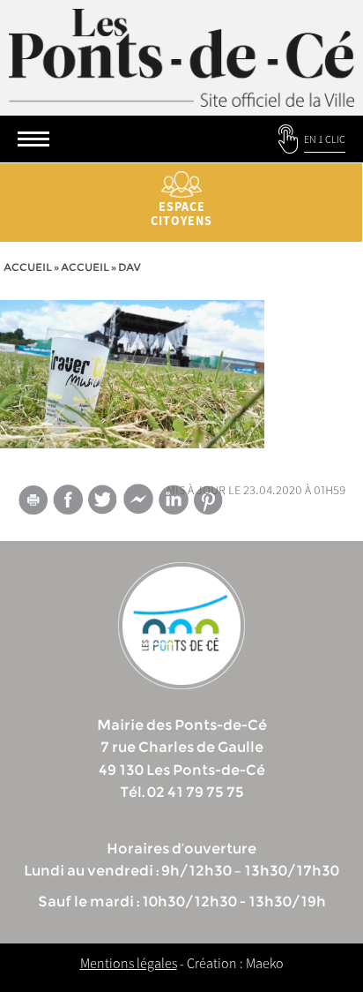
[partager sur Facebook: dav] (68, 499)
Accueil (28, 267)
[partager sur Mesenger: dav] (138, 503)
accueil (85, 267)
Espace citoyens (181, 214)
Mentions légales (128, 963)
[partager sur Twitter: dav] (103, 499)
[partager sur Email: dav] (33, 503)
